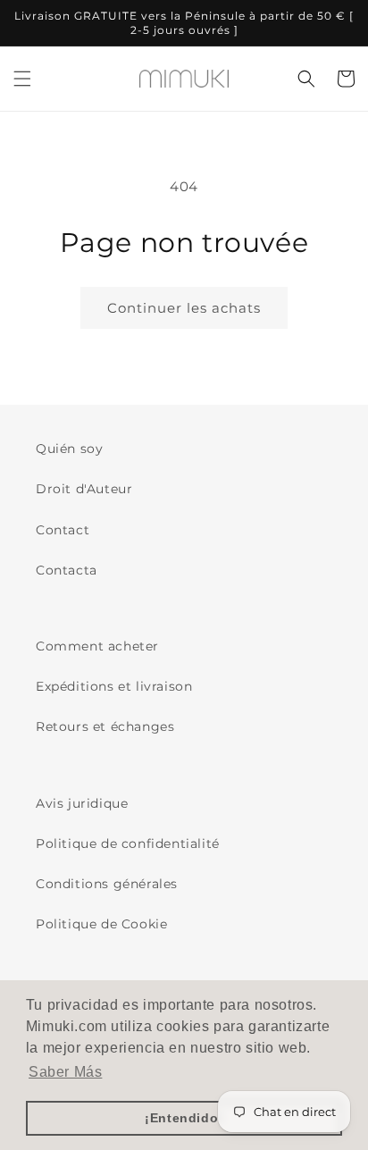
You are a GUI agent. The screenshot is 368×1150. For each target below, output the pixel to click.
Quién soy (69, 449)
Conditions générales (107, 884)
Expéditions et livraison (114, 686)
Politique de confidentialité (128, 843)
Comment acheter (97, 646)
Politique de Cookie (101, 924)
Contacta (66, 570)
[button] (22, 78)
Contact (62, 530)
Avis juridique (82, 803)
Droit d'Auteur (84, 489)
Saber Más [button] (65, 1071)
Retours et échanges (105, 726)
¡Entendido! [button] (184, 1118)
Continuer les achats (184, 307)
